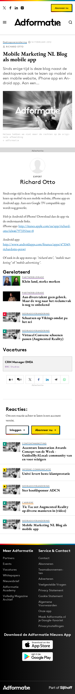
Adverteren (45, 579)
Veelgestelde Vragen (52, 584)
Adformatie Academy (10, 588)
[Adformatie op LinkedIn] (16, 7)
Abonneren (45, 564)
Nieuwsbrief (11, 581)
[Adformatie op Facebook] (10, 7)
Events (7, 564)
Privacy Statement (50, 590)
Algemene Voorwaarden (47, 603)
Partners (8, 558)
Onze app (44, 611)
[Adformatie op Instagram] (22, 7)
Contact (43, 558)
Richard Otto (14, 46)
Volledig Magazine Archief (15, 597)
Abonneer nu (61, 8)
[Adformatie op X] (4, 7)
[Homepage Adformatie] (37, 22)
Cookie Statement (50, 596)
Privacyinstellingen (51, 626)
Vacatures (10, 569)
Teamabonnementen (50, 571)
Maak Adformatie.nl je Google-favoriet (52, 618)
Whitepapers (11, 575)
